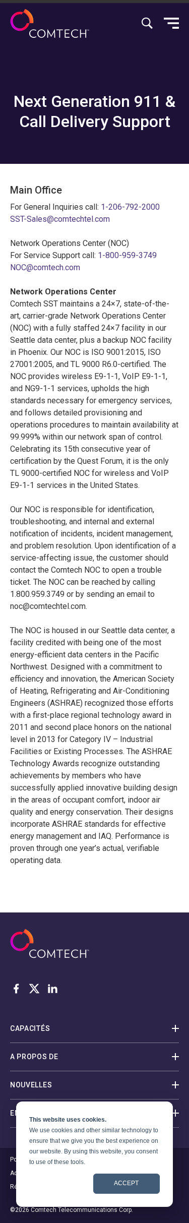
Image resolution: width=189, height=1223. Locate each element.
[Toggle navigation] (171, 23)
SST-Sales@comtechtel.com (60, 219)
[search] (147, 23)
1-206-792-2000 (130, 207)
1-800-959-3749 (127, 255)
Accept (126, 1183)
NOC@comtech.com (45, 267)
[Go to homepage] (49, 23)
